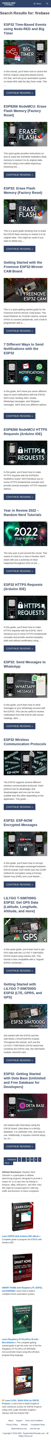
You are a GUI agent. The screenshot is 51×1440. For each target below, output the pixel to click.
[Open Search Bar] (47, 3)
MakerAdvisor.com (19, 1428)
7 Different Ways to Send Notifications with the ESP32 (24, 349)
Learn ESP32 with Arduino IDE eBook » (21, 1236)
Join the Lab (35, 1428)
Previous (10, 1159)
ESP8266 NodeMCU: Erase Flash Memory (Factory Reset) (25, 111)
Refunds (24, 1425)
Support (19, 1420)
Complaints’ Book (38, 1425)
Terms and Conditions (34, 1420)
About (10, 1420)
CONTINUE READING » (19, 92)
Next (8, 1163)
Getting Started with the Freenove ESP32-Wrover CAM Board (23, 267)
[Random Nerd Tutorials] (9, 3)
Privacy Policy (12, 1425)
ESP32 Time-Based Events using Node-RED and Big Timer (25, 29)
